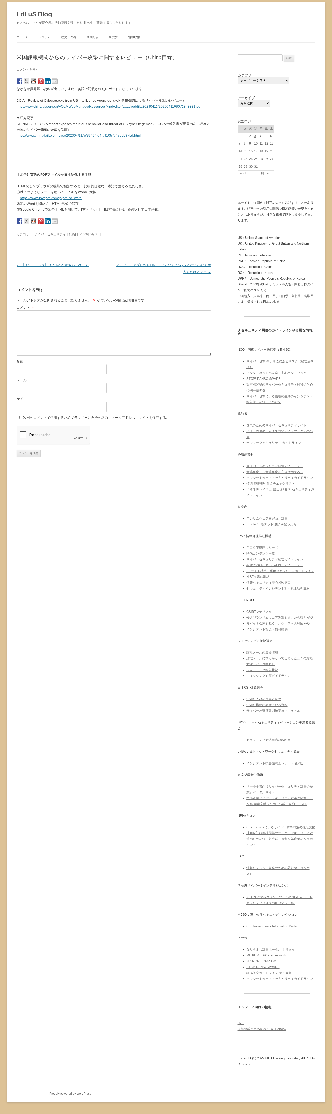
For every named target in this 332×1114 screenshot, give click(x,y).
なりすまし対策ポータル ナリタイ (270, 949)
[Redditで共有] (33, 81)
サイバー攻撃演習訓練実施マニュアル (273, 711)
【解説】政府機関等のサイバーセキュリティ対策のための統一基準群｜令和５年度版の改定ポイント (279, 839)
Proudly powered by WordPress (70, 1093)
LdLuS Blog (34, 14)
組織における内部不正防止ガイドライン (274, 565)
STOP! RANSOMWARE (263, 379)
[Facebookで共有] (19, 81)
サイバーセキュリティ (50, 234)
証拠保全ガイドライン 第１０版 (269, 973)
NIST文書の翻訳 (258, 577)
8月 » (265, 173)
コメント (26, 307)
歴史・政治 (68, 37)
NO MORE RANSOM (261, 961)
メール (22, 380)
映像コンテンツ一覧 (260, 553)
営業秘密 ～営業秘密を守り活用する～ (274, 472)
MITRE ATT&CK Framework (266, 955)
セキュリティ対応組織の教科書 (268, 740)
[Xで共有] (26, 81)
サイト (22, 399)
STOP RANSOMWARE (263, 967)
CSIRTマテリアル (259, 612)
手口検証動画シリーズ (262, 547)
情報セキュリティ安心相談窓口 (268, 582)
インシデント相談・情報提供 (267, 629)
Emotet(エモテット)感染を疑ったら (271, 524)
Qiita (241, 1023)
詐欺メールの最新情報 (262, 652)
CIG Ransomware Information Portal (271, 926)
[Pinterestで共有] (41, 81)
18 (261, 151)
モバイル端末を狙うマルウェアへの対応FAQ (278, 623)
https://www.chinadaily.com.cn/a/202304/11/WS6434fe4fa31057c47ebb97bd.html (79, 135)
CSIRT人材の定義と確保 (263, 699)
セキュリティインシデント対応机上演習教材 (278, 588)
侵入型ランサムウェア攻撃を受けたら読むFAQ (279, 617)
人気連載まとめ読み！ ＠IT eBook (262, 1029)
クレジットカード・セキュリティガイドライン (279, 478)
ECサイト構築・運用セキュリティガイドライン (280, 571)
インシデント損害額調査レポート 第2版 (274, 763)
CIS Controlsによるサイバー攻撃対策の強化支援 (280, 827)
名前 (20, 361)
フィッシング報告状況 (262, 670)
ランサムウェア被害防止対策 (267, 518)
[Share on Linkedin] (48, 81)
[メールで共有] (55, 81)
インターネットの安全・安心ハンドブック (276, 373)
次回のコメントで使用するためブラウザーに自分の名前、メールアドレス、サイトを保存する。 (96, 418)
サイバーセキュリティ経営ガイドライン (274, 466)
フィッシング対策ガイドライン (268, 676)
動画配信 (92, 37)
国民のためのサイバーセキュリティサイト (276, 425)
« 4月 (244, 173)
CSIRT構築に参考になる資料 (267, 705)
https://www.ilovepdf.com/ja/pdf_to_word (51, 198)
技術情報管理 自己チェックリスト (270, 483)
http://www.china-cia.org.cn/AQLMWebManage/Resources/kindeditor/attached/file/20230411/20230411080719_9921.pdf (109, 106)
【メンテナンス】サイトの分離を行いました (53, 265)
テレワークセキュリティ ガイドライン (273, 443)
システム (45, 37)
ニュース (22, 37)
